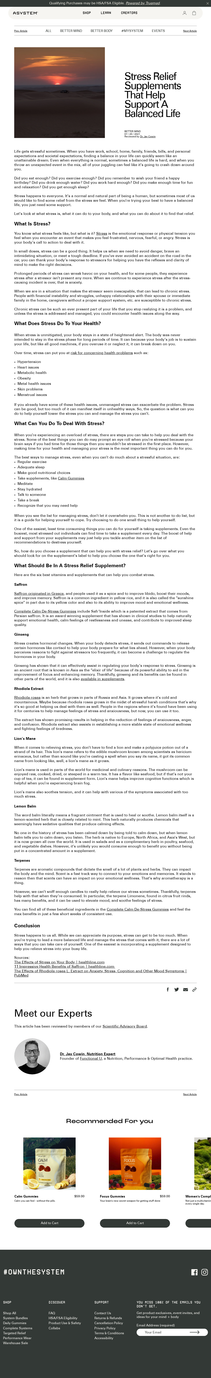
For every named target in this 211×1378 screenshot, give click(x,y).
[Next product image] (78, 1166)
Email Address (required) (156, 1325)
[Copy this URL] (194, 990)
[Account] (184, 13)
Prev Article (20, 31)
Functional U (91, 1058)
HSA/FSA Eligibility (63, 1318)
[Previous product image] (20, 1166)
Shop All (9, 1313)
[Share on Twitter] (176, 990)
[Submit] (199, 1332)
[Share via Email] (185, 990)
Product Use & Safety (65, 1323)
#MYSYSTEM (132, 31)
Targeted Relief (14, 1333)
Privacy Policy (105, 1328)
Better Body (102, 31)
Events (158, 31)
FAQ (52, 1313)
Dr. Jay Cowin (148, 137)
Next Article (190, 31)
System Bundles (15, 1318)
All (49, 31)
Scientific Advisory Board (125, 1026)
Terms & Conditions (109, 1333)
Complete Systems (17, 1328)
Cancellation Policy (108, 1323)
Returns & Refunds (108, 1318)
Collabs (54, 1328)
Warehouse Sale (15, 1343)
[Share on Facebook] (167, 990)
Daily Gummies (14, 1323)
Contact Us (102, 1313)
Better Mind (71, 31)
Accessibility (103, 1338)
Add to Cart (49, 1223)
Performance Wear (17, 1338)
